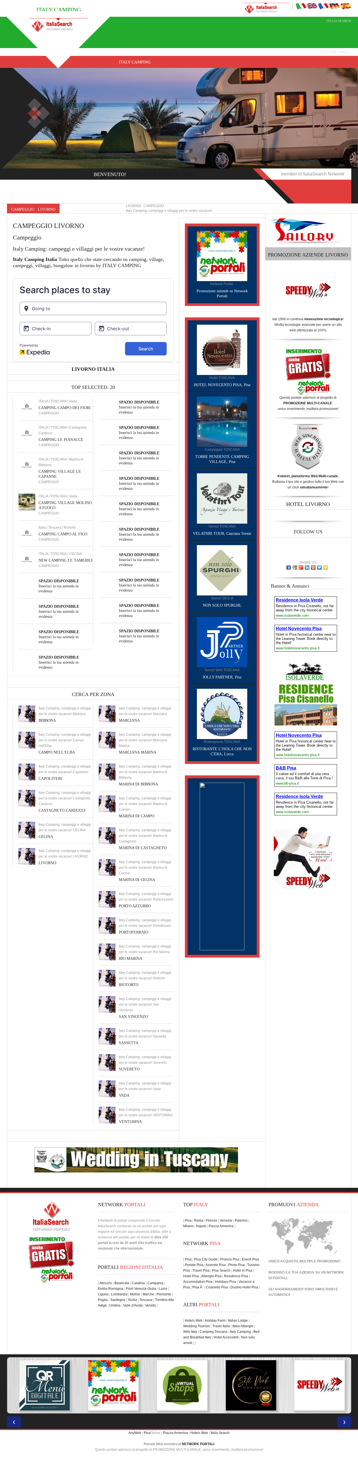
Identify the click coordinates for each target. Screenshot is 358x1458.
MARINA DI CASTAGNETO (143, 848)
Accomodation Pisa (198, 1282)
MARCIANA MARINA (137, 752)
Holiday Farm (215, 1320)
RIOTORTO (128, 985)
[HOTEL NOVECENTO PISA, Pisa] (222, 350)
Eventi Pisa (250, 1259)
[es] (345, 6)
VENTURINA (130, 1122)
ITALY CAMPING (135, 62)
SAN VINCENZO (133, 1017)
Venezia (226, 1220)
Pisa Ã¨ (197, 1287)
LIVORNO (47, 863)
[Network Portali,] (222, 256)
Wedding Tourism (196, 1326)
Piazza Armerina (221, 1226)
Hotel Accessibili (226, 1337)
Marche (148, 1294)
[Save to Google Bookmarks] (295, 567)
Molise (135, 1294)
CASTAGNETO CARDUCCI (62, 810)
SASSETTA (128, 1043)
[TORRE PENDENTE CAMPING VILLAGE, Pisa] (222, 421)
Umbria (115, 1305)
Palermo (241, 1220)
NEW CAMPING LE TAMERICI (66, 560)
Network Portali (335, 52)
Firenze (211, 1220)
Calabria (138, 1283)
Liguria (103, 1294)
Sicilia (132, 1300)
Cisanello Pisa (217, 1287)
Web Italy (190, 1332)
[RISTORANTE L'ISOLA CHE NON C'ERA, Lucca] (222, 714)
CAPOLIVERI (50, 779)
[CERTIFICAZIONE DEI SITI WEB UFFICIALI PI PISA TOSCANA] (248, 1385)
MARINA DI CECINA (137, 880)
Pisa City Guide (206, 1259)
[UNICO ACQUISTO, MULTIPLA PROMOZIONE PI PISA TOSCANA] (110, 1385)
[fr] (323, 6)
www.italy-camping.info (161, 174)
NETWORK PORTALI (198, 1444)
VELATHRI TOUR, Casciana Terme (222, 533)
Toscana (146, 1300)
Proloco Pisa (229, 1259)
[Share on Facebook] (288, 567)
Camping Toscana (213, 1332)
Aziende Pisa (216, 1265)
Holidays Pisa (225, 1282)
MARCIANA (129, 720)
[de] (334, 6)
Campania (155, 1283)
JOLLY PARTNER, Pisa (222, 677)
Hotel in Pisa (242, 1270)
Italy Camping (240, 1332)
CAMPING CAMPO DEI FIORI (65, 408)
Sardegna (117, 1300)
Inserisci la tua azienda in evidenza (59, 586)
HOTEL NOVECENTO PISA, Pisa (222, 385)
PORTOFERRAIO (133, 932)
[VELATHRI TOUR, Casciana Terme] (222, 498)
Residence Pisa (236, 1276)
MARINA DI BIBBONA (138, 784)
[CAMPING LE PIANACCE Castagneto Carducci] (26, 433)
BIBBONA (47, 720)
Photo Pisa (236, 1265)
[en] (312, 6)
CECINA (46, 837)
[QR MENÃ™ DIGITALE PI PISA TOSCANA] (41, 1385)
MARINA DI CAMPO (136, 816)
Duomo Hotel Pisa (244, 1287)
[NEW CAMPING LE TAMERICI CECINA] (26, 559)
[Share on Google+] (301, 567)
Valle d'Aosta (133, 1305)
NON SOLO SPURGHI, (222, 605)
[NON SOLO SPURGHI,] (222, 570)
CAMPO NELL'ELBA (57, 752)
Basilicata (121, 1283)
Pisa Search (221, 1270)
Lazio (163, 1289)
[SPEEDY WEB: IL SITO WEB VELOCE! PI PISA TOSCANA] (316, 1385)
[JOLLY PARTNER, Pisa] (222, 642)
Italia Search (338, 21)
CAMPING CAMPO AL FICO (63, 534)
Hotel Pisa (191, 1276)
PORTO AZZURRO (135, 906)
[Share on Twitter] (319, 567)
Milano (188, 1226)
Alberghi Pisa (211, 1276)
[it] (301, 6)
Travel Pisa (200, 1270)
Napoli (201, 1226)
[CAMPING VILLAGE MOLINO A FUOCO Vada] (26, 502)
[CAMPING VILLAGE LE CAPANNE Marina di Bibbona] (26, 465)
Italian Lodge (238, 1320)
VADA (124, 1095)
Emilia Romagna (110, 1289)
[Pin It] (313, 567)
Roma (198, 1220)
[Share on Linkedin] (307, 567)
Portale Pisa (194, 1265)
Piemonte (164, 1294)
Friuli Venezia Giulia (141, 1289)
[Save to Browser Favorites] (325, 567)
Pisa (188, 1220)
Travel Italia (221, 1326)
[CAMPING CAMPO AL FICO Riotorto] (26, 533)
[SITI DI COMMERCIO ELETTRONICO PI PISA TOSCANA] (179, 1385)
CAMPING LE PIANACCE (61, 440)
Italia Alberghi (242, 1326)
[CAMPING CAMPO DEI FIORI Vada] (26, 407)
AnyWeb (134, 1433)
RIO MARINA (130, 958)
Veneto (150, 1305)
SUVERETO (129, 1069)
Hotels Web (193, 1320)
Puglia (103, 1300)
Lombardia (119, 1294)
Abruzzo (105, 1283)
